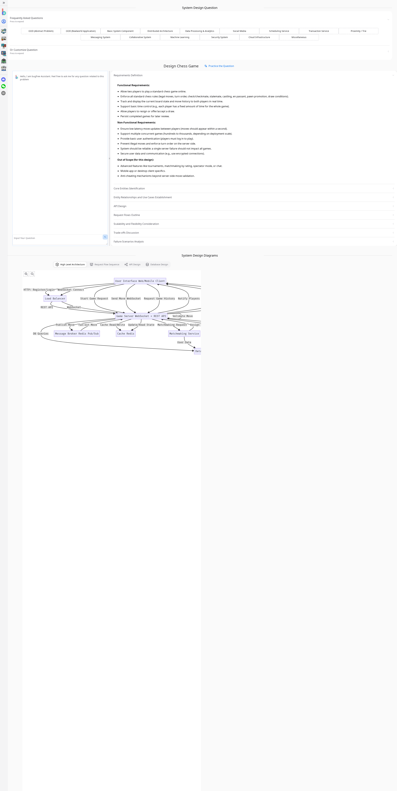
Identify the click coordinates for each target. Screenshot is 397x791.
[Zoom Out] (32, 274)
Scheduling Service (279, 30)
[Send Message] (105, 237)
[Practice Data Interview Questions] (3, 38)
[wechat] (3, 86)
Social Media (239, 30)
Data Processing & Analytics (199, 30)
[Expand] (3, 3)
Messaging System (100, 37)
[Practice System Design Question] (3, 31)
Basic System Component (120, 30)
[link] (219, 65)
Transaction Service (319, 30)
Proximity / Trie (358, 30)
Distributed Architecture (160, 30)
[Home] (3, 12)
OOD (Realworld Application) (81, 30)
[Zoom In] (26, 274)
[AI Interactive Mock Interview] (3, 53)
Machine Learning (179, 37)
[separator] (109, 158)
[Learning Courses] (3, 61)
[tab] (70, 264)
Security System (219, 37)
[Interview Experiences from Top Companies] (3, 68)
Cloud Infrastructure (259, 37)
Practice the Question (221, 66)
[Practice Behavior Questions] (3, 46)
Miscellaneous (299, 37)
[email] (3, 93)
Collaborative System (140, 37)
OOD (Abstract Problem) (41, 30)
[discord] (3, 79)
